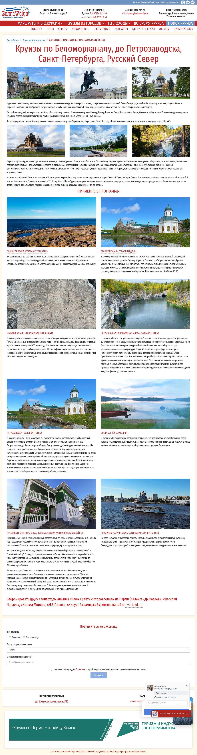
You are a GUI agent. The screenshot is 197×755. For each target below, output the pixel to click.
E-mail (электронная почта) (19, 656)
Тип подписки (13, 631)
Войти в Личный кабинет (144, 2)
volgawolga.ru (102, 751)
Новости (36, 29)
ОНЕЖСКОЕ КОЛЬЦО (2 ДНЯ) (114, 432)
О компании (102, 29)
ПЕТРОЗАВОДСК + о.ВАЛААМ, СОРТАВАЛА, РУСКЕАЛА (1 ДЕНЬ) (130, 332)
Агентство (16, 637)
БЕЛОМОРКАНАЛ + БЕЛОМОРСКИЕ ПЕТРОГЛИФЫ (30, 332)
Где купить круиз (143, 29)
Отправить (98, 675)
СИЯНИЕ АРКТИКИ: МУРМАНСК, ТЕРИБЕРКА (27, 251)
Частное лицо (32, 637)
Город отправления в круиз (19, 644)
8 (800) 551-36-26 (99, 17)
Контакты (121, 29)
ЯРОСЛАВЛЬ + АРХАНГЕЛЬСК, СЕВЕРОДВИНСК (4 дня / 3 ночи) (130, 532)
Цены (50, 29)
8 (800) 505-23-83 (98, 13)
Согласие (80, 669)
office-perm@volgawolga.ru (135, 13)
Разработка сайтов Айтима (134, 751)
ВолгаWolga (13, 40)
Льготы (63, 29)
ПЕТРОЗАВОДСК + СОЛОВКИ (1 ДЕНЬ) (24, 432)
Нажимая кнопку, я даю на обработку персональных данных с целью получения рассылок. (99, 669)
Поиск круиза (180, 23)
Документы (80, 29)
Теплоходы (118, 23)
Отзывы (164, 29)
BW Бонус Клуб (183, 29)
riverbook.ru (134, 605)
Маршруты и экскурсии (39, 23)
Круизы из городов (84, 23)
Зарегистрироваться (168, 2)
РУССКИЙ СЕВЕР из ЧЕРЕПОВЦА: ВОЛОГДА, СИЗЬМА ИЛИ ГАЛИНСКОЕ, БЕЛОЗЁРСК (45, 532)
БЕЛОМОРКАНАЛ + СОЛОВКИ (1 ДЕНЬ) (118, 251)
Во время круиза (149, 23)
